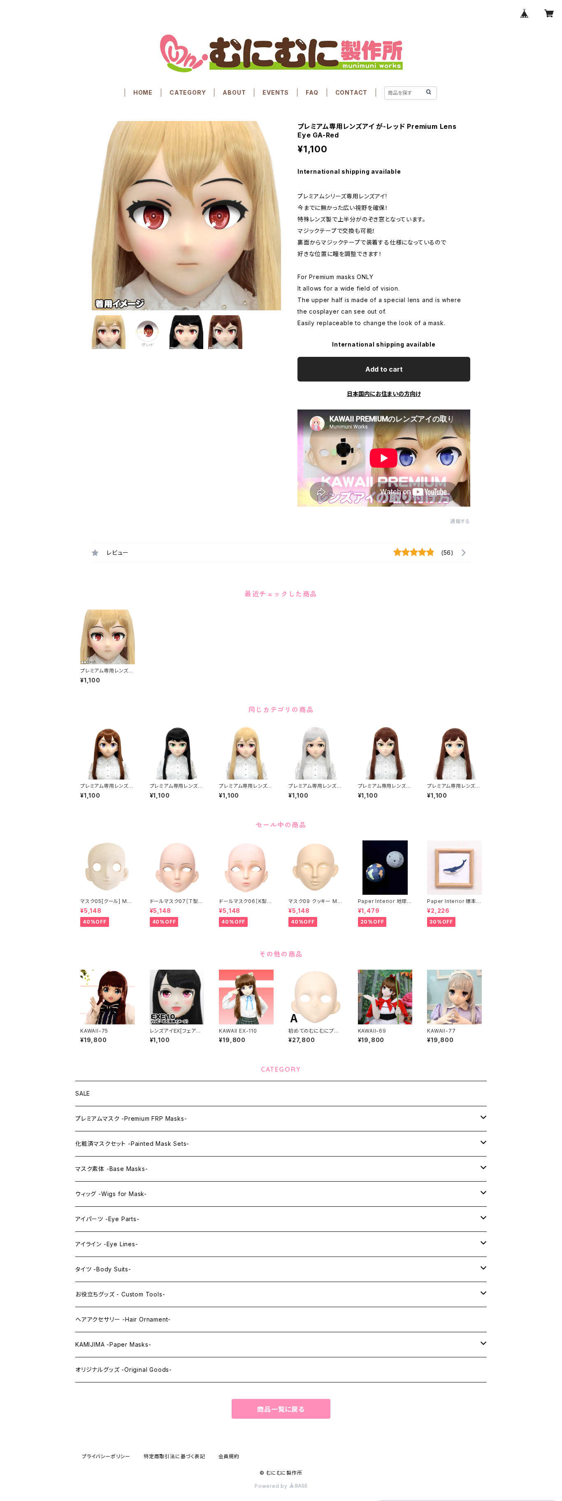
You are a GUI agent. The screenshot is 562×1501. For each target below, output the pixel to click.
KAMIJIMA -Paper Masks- (113, 1344)
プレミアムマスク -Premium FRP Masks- (131, 1118)
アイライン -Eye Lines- (106, 1243)
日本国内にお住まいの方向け (384, 393)
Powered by (272, 1486)
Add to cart (384, 369)
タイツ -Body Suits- (103, 1269)
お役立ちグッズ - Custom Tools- (120, 1294)
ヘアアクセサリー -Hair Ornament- (123, 1319)
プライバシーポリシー (106, 1456)
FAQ (312, 92)
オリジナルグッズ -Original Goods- (123, 1369)
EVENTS (275, 92)
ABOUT (234, 92)
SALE (82, 1093)
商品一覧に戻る (281, 1409)
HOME (143, 92)
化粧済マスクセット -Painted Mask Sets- (132, 1143)
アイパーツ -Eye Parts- (107, 1218)
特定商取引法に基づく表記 (174, 1456)
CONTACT (351, 92)
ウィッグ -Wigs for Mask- (111, 1193)
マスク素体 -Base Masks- (111, 1168)
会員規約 (228, 1456)
